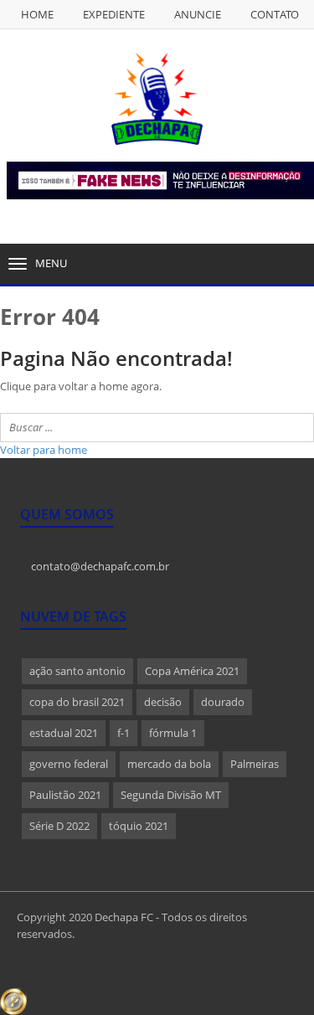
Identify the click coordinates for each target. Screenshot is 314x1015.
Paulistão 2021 (65, 794)
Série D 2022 (59, 825)
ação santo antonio (77, 670)
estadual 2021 (63, 732)
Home (37, 14)
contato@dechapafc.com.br (98, 566)
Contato (274, 14)
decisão (163, 701)
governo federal (68, 763)
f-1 (123, 732)
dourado (223, 701)
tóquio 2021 (138, 825)
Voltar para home (43, 449)
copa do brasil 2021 (77, 701)
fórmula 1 (173, 732)
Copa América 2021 (192, 670)
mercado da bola (169, 763)
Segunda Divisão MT (171, 794)
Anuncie (197, 14)
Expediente (114, 14)
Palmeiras (254, 763)
